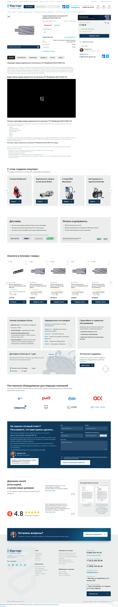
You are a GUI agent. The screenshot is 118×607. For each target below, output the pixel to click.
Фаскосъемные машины (65, 560)
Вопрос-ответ (38, 571)
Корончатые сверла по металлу (67, 554)
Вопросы (61, 57)
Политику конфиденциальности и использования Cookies (43, 604)
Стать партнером (60, 1)
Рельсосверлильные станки (66, 561)
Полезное (26, 1)
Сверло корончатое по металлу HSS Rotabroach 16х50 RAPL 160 (17, 286)
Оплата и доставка (34, 1)
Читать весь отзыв (50, 490)
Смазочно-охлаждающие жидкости (68, 556)
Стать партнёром (39, 568)
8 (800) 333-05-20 (88, 7)
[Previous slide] (7, 190)
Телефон (87, 425)
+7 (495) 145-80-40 (95, 566)
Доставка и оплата (40, 566)
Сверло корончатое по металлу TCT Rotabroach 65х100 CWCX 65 (57, 286)
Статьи (37, 575)
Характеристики (21, 57)
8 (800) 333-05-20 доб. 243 (88, 57)
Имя (62, 425)
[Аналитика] (26, 264)
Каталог (30, 6)
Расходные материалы (49, 51)
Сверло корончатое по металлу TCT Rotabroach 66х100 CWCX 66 (98, 286)
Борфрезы (61, 558)
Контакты (52, 1)
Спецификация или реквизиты (92, 432)
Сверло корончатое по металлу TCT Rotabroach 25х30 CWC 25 (79, 286)
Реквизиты (38, 558)
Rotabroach (57, 25)
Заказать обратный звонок (94, 555)
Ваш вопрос (63, 439)
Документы (43, 57)
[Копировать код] (55, 21)
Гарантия (42, 1)
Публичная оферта (88, 601)
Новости (21, 1)
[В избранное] (26, 262)
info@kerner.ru (75, 7)
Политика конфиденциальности (102, 601)
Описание (11, 57)
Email (62, 432)
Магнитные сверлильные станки (67, 553)
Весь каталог (62, 563)
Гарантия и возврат (40, 573)
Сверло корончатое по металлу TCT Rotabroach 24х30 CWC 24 (38, 286)
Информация (38, 554)
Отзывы (47, 1)
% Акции (9, 1)
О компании (15, 1)
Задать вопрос (85, 365)
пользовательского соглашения (71, 458)
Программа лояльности (41, 570)
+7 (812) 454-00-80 (95, 561)
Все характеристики (70, 37)
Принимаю (3, 606)
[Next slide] (111, 190)
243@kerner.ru (84, 54)
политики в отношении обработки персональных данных (93, 457)
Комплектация (33, 57)
